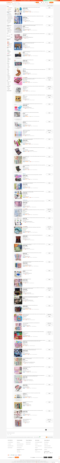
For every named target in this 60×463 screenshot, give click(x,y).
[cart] (43, 2)
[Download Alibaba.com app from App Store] (45, 457)
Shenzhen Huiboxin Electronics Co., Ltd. (26, 231)
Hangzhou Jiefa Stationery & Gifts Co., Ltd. (27, 308)
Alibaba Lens (10, 457)
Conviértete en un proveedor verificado (48, 447)
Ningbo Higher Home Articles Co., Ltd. (26, 325)
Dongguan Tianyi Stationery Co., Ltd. (26, 160)
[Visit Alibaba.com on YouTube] (50, 452)
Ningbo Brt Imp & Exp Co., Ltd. (26, 178)
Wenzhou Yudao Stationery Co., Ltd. (26, 353)
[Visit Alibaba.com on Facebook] (44, 452)
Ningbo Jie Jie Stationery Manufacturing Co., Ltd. (27, 221)
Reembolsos (36, 447)
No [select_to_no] (10, 434)
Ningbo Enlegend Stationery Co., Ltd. (26, 335)
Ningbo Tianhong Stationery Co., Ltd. (26, 20)
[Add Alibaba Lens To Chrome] (17, 457)
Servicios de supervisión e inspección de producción (20, 449)
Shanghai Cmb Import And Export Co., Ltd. (27, 404)
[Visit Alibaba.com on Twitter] (47, 452)
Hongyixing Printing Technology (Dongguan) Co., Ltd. (28, 37)
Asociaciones (45, 449)
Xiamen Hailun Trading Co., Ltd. (26, 213)
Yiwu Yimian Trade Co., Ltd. (25, 344)
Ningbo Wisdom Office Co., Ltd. (26, 196)
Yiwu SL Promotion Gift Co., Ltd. (26, 168)
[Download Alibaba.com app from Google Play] (50, 457)
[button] (35, 2)
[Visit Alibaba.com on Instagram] (49, 452)
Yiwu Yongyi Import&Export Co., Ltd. (26, 81)
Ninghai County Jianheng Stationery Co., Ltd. (27, 107)
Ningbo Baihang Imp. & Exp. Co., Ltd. (26, 248)
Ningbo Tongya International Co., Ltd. (26, 256)
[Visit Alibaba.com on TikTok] (52, 452)
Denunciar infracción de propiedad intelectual (38, 449)
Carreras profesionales (10, 447)
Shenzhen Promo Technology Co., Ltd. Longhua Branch (28, 150)
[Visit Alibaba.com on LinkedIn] (46, 452)
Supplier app (34, 457)
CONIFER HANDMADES (25, 115)
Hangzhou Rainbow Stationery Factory (26, 134)
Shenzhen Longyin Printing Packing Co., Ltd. (27, 396)
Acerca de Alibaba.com (10, 440)
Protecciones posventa (19, 447)
